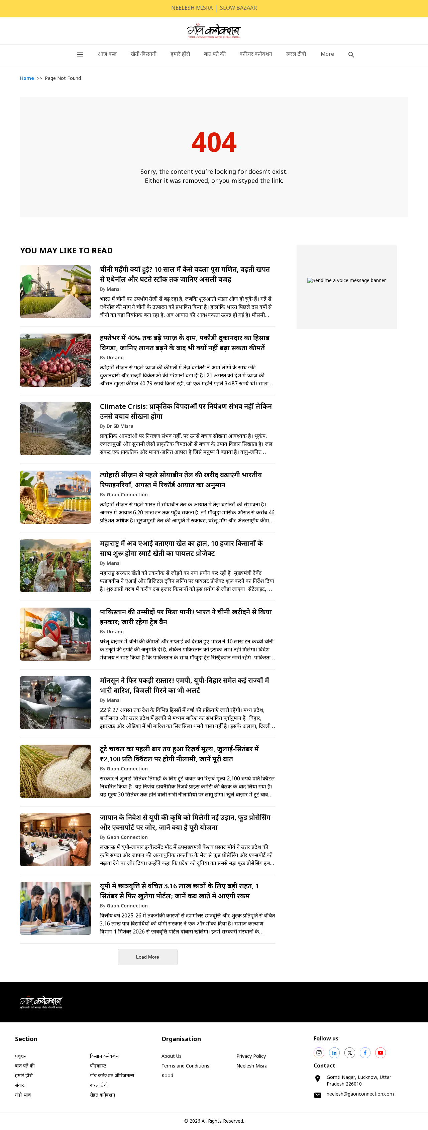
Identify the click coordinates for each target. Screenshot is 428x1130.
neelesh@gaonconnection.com (360, 1094)
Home (27, 79)
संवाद (20, 1086)
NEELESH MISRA (192, 8)
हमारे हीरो (180, 54)
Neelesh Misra (252, 1066)
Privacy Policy (251, 1056)
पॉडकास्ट (98, 1066)
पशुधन (20, 1056)
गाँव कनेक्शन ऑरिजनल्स (112, 1076)
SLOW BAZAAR (238, 8)
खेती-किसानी (143, 54)
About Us (172, 1056)
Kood (167, 1076)
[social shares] (319, 1052)
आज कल (107, 54)
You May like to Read (66, 251)
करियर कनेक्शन (256, 54)
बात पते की (215, 54)
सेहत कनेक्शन (102, 1095)
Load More (147, 957)
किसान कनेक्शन (104, 1056)
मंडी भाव (23, 1095)
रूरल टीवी (296, 54)
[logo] (214, 31)
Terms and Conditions (185, 1066)
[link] (147, 295)
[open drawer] (80, 54)
